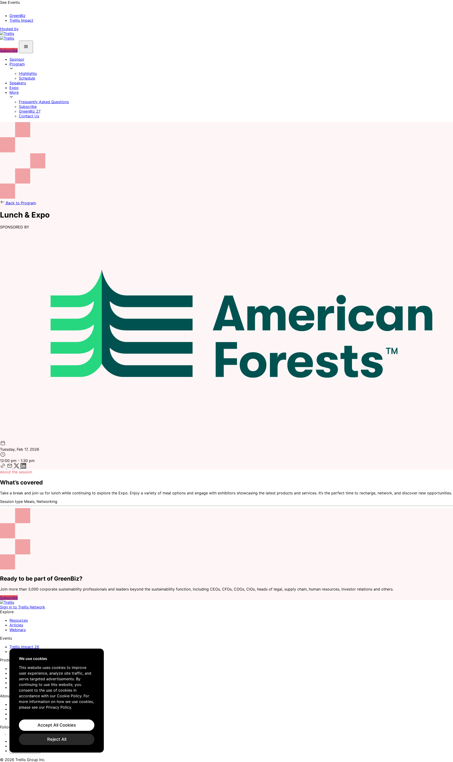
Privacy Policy (58, 707)
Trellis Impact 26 (24, 646)
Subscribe (9, 50)
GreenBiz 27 (30, 111)
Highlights (28, 73)
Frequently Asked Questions (44, 101)
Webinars (17, 629)
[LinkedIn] (3, 732)
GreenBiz (17, 15)
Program (17, 64)
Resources (18, 620)
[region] (56, 701)
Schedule (27, 78)
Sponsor (16, 59)
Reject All (56, 739)
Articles (16, 625)
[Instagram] (9, 732)
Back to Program (20, 203)
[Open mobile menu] (26, 47)
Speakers (17, 83)
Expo (14, 87)
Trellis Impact (21, 20)
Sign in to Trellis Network (22, 607)
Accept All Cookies (57, 725)
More (14, 92)
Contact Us (29, 116)
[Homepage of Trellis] (7, 602)
